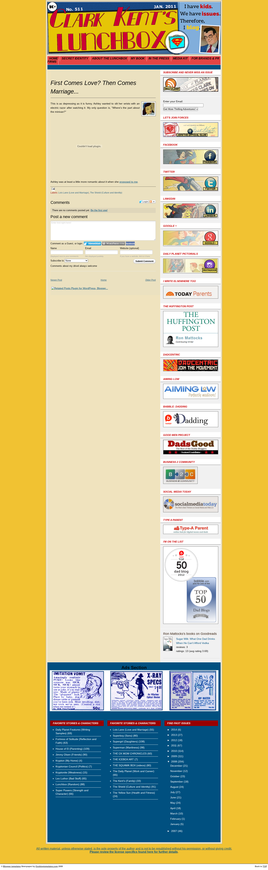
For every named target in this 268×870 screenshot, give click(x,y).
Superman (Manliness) (126, 747)
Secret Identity (75, 58)
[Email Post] (53, 189)
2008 (174, 761)
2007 (174, 831)
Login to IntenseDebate (92, 243)
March (174, 813)
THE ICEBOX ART (123, 759)
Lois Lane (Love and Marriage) (73, 192)
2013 (174, 734)
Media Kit (180, 58)
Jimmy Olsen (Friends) (69, 754)
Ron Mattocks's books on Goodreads (190, 634)
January (175, 824)
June (173, 797)
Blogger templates (12, 866)
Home (53, 58)
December (176, 765)
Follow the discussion (152, 201)
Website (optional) (129, 248)
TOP (265, 866)
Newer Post (56, 280)
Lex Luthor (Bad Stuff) (68, 778)
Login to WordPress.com (113, 243)
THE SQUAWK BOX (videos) (129, 765)
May (173, 802)
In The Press (159, 58)
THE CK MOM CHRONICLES (130, 753)
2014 (174, 729)
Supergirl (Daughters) (125, 741)
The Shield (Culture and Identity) (106, 192)
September (177, 781)
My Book (138, 58)
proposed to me (128, 181)
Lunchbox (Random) (67, 784)
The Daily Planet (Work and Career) (133, 771)
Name (54, 248)
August (174, 786)
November (176, 771)
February (176, 818)
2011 (174, 745)
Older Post (150, 280)
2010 (174, 750)
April (173, 808)
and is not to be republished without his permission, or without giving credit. (183, 848)
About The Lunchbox (109, 58)
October (175, 776)
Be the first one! (99, 210)
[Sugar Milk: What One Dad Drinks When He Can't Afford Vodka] (169, 644)
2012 (174, 740)
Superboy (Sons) (122, 735)
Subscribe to (58, 260)
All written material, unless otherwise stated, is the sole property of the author (85, 848)
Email (88, 248)
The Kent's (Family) (124, 780)
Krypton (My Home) (67, 760)
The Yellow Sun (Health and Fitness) (134, 792)
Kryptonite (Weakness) (69, 772)
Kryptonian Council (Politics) (72, 766)
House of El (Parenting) (69, 748)
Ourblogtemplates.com (47, 866)
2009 (174, 756)
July (173, 792)
